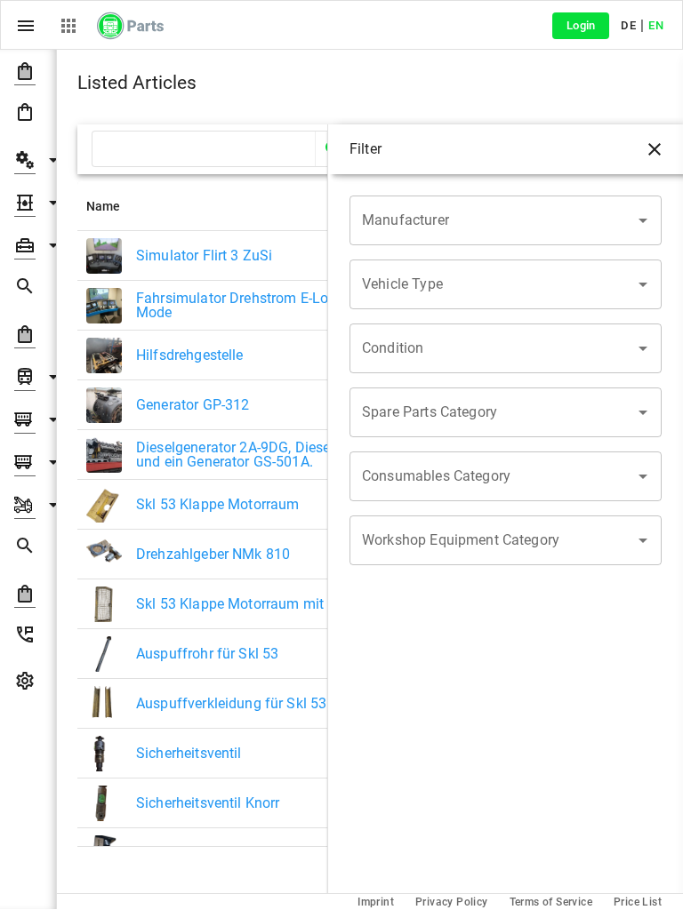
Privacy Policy (451, 902)
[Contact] (28, 638)
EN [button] (655, 25)
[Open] (643, 220)
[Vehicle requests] (28, 549)
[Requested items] (28, 290)
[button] (28, 71)
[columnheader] (241, 206)
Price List (638, 902)
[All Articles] (28, 116)
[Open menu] (25, 25)
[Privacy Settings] (28, 684)
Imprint (376, 902)
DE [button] (628, 25)
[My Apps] (68, 25)
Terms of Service (551, 902)
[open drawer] (654, 149)
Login (581, 25)
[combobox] (492, 220)
